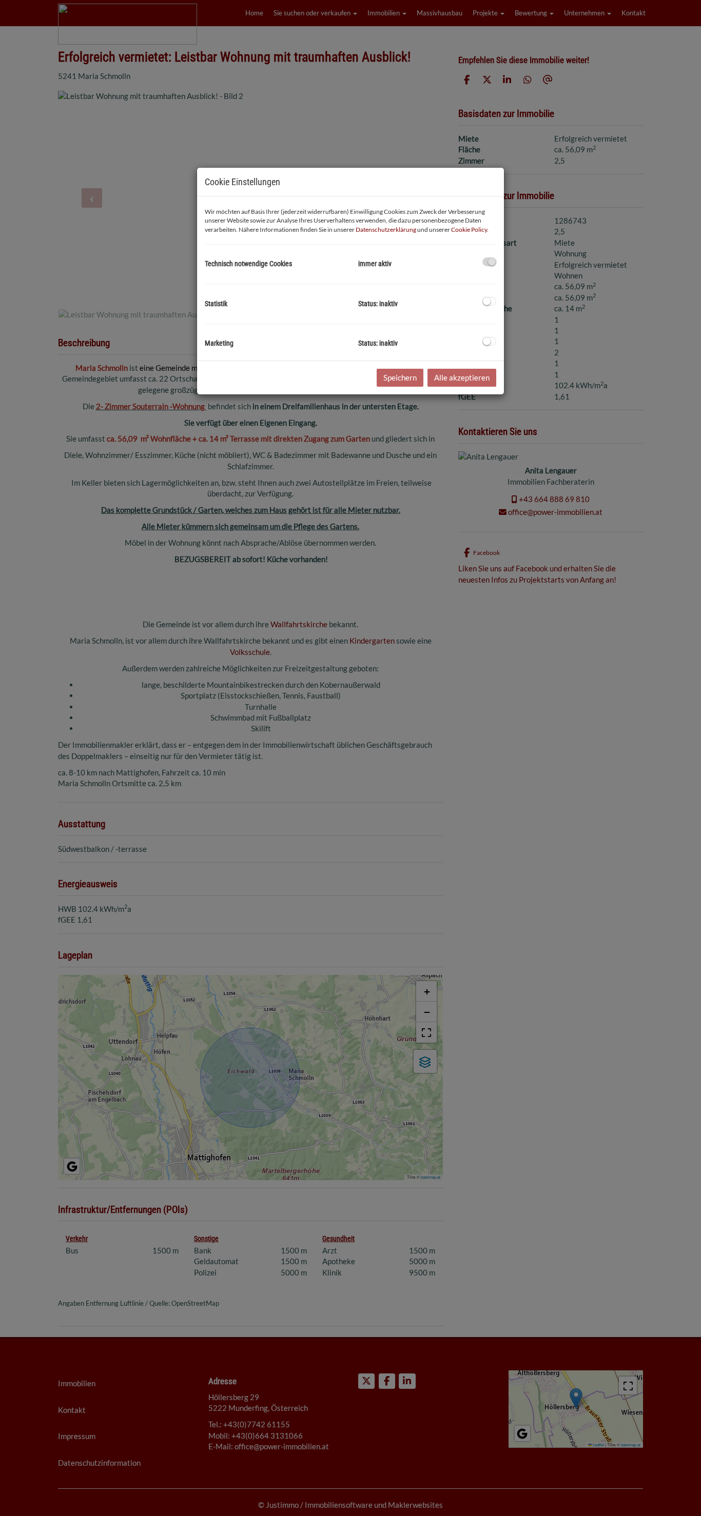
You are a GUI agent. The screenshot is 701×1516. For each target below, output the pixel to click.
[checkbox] (489, 261)
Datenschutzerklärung (386, 229)
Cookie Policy (469, 229)
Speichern (400, 377)
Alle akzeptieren (462, 377)
